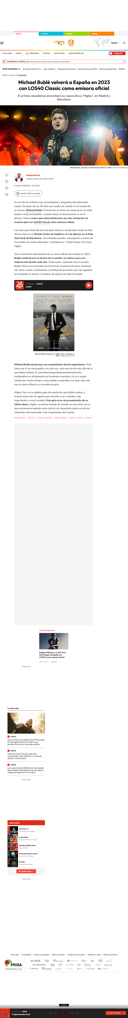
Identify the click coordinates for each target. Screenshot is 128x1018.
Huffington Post (39, 964)
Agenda (72, 418)
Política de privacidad (41, 955)
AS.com (91, 961)
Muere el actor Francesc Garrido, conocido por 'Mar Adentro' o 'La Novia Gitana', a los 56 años (25, 756)
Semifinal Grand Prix (32, 69)
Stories (79, 928)
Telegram (6, 194)
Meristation (102, 967)
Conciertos (22, 75)
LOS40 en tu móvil (94, 955)
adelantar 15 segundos (72, 1013)
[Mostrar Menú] (3, 43)
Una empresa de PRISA (13, 963)
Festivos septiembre (108, 69)
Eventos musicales (45, 418)
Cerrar (124, 62)
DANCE (69, 34)
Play (64, 1013)
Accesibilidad (26, 955)
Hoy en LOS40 (59, 53)
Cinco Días (69, 964)
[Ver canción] (14, 830)
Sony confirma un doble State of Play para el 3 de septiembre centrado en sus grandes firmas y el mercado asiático (26, 742)
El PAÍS (35, 961)
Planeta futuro (97, 964)
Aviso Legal (15, 955)
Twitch (74, 928)
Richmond (34, 967)
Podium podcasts (59, 967)
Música (19, 53)
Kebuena (106, 964)
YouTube (59, 928)
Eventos (46, 53)
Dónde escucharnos (110, 955)
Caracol (108, 961)
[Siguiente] (124, 69)
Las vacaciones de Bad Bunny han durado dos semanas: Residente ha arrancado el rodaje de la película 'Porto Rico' (26, 770)
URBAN (94, 34)
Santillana (59, 961)
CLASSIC (44, 34)
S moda (79, 967)
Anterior (50, 1013)
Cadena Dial (79, 964)
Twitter (6, 181)
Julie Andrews (49, 69)
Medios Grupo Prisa (13, 969)
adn (99, 961)
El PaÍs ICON (69, 967)
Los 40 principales (47, 961)
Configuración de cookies (76, 955)
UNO (52, 964)
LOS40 (18, 34)
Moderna (46, 967)
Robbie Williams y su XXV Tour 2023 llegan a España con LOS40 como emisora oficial (52, 654)
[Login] (124, 43)
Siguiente (78, 1013)
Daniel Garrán (33, 175)
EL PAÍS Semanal (88, 964)
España (114, 43)
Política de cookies (58, 955)
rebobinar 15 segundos (56, 1013)
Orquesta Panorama (66, 69)
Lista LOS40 (7, 53)
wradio (60, 964)
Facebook (6, 175)
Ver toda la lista (24, 871)
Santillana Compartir (72, 961)
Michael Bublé (19, 418)
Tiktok (54, 928)
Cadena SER (83, 961)
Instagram (49, 928)
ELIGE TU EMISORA (114, 1013)
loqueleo (90, 967)
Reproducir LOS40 (88, 285)
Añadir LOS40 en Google (30, 193)
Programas (34, 53)
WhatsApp (6, 188)
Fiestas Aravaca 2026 (87, 69)
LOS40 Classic (42, 222)
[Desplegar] (64, 1005)
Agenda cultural (60, 418)
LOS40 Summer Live (76, 53)
